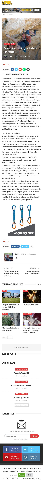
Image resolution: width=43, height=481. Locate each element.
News (13, 43)
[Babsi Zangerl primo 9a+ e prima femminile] (11, 319)
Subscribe (34, 436)
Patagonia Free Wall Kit (21, 373)
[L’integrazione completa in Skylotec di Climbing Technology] (11, 296)
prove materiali (21, 369)
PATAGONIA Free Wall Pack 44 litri (21, 385)
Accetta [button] (21, 475)
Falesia (7, 43)
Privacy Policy (35, 478)
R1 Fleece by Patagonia (21, 398)
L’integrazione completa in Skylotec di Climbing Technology (11, 273)
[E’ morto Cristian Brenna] (32, 296)
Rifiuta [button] (29, 475)
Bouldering (27, 314)
